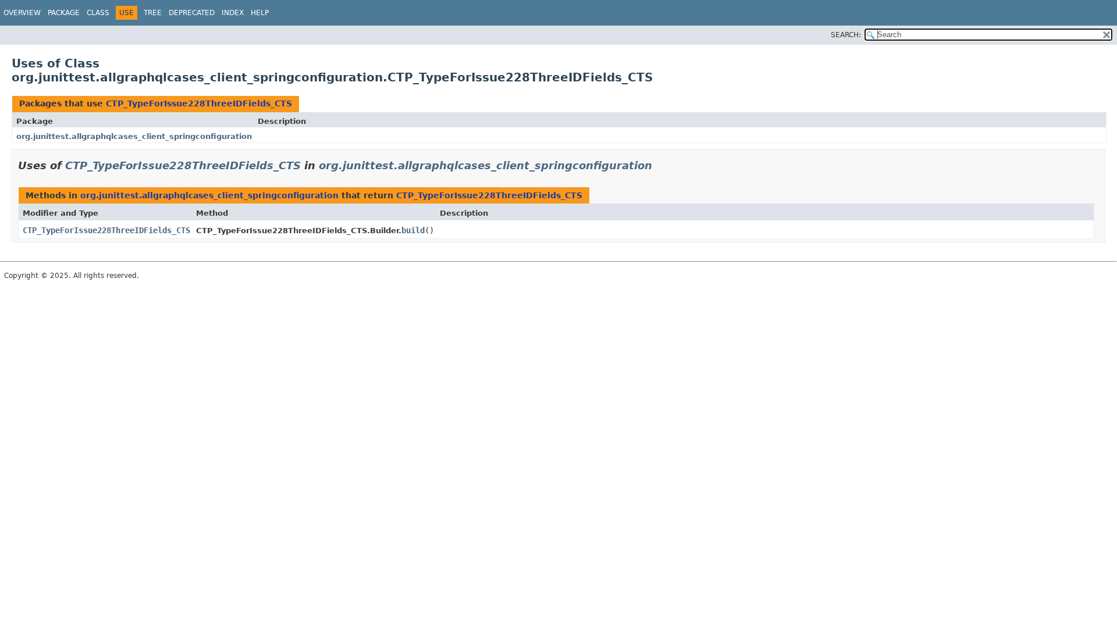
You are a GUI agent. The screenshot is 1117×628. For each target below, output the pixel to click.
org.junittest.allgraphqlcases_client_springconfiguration (134, 136)
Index (233, 13)
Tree (153, 13)
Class (98, 13)
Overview (22, 13)
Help (260, 13)
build (413, 230)
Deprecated (192, 13)
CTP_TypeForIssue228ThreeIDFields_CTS (199, 103)
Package (64, 13)
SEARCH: (846, 35)
